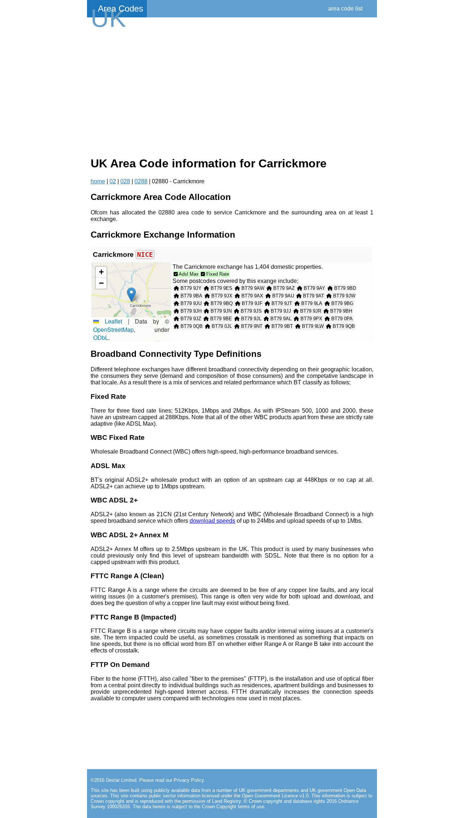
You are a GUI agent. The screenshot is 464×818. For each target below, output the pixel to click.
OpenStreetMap (113, 329)
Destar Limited (121, 780)
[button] (131, 294)
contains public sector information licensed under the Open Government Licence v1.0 (219, 795)
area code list (345, 8)
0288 (141, 181)
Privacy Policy (189, 780)
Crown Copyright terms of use (233, 806)
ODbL (100, 337)
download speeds (212, 521)
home (98, 181)
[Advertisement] (232, 91)
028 (125, 181)
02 (112, 181)
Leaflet (110, 321)
